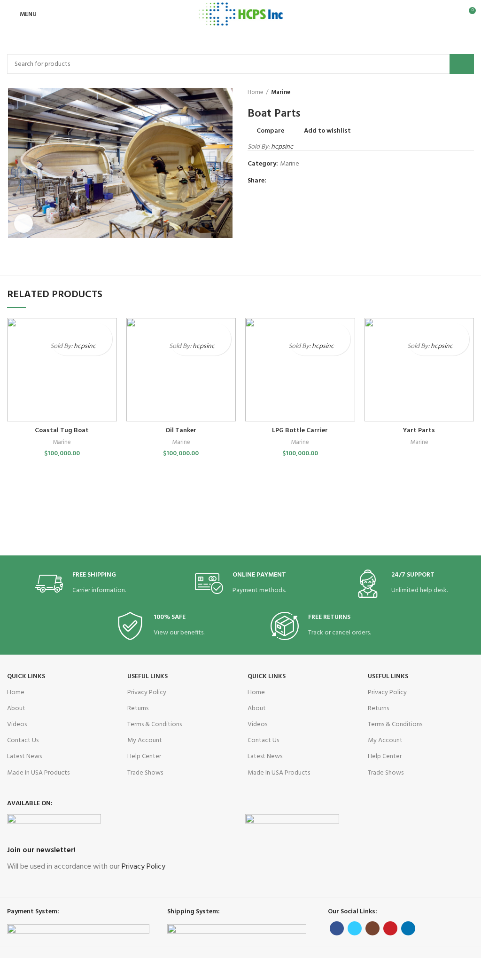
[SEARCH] (462, 64)
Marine (280, 92)
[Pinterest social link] (297, 181)
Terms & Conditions (154, 724)
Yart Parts (419, 430)
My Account (144, 740)
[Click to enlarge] (23, 223)
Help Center (144, 756)
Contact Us (23, 740)
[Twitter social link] (286, 181)
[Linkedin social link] (308, 181)
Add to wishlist (327, 131)
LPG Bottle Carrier (300, 430)
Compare (270, 131)
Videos (17, 724)
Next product (469, 92)
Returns (137, 708)
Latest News (24, 756)
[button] (104, 347)
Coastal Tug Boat (62, 430)
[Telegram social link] (318, 181)
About (16, 708)
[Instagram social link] (372, 928)
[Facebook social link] (275, 181)
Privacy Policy (146, 692)
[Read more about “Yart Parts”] (461, 347)
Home (256, 92)
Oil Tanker (180, 430)
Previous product (450, 92)
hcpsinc (282, 147)
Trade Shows (145, 773)
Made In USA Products (38, 773)
